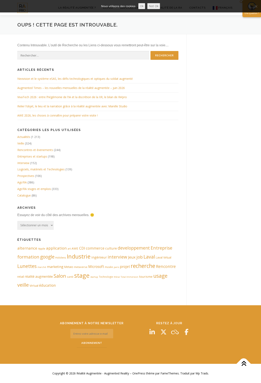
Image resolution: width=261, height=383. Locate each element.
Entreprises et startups (32, 156)
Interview (23, 163)
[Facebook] (186, 332)
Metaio (68, 267)
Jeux (132, 257)
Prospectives (25, 176)
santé (70, 276)
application (56, 248)
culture (111, 248)
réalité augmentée (39, 276)
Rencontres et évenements (35, 150)
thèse (117, 276)
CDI (82, 248)
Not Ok (153, 6)
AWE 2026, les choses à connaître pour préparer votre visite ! (57, 115)
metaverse (80, 267)
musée (109, 267)
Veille (20, 143)
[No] (256, 6)
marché (42, 267)
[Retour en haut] (244, 364)
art (69, 248)
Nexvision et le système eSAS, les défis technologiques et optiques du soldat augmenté (75, 79)
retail (20, 277)
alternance (27, 248)
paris (116, 267)
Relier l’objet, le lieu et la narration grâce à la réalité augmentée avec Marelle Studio (72, 106)
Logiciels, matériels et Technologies (41, 169)
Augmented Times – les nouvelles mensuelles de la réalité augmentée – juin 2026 (71, 88)
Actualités (23, 137)
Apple (41, 248)
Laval (149, 256)
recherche (143, 266)
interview (117, 257)
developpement (134, 248)
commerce (95, 248)
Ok (142, 6)
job (139, 257)
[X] (163, 332)
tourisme (146, 276)
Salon (60, 275)
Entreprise (161, 248)
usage (160, 275)
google (47, 257)
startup (94, 276)
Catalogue (24, 195)
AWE (75, 248)
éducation (47, 285)
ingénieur (99, 257)
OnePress (138, 373)
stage (82, 275)
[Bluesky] (175, 332)
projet (125, 266)
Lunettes (27, 266)
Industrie (79, 256)
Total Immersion (129, 276)
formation (28, 257)
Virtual (34, 286)
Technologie (106, 276)
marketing (55, 266)
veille (23, 285)
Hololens (60, 257)
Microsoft (96, 266)
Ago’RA (22, 182)
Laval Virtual (163, 257)
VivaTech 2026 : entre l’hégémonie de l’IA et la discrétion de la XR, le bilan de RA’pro (72, 97)
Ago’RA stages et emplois (34, 189)
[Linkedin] (152, 332)
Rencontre (166, 266)
